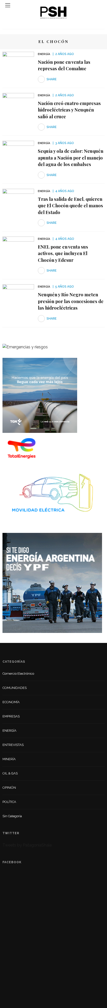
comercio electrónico (18, 673)
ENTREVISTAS (13, 745)
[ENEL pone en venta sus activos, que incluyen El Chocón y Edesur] (18, 247)
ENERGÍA (44, 54)
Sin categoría (12, 816)
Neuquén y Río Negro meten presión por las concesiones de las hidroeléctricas (71, 301)
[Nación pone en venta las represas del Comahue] (18, 62)
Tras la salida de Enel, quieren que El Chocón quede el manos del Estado (70, 205)
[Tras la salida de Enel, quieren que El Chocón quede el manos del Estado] (18, 199)
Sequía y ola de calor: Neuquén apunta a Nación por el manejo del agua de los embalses (70, 157)
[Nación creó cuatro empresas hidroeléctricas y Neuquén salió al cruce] (18, 103)
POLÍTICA (9, 802)
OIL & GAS (10, 773)
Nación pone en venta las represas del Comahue (64, 65)
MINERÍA (9, 759)
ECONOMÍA (11, 702)
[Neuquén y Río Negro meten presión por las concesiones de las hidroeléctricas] (18, 295)
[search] (99, 5)
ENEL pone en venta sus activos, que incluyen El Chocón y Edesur (63, 253)
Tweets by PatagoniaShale (27, 845)
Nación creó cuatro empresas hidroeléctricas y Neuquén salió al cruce (69, 110)
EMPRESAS (11, 716)
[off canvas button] (7, 5)
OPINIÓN (9, 787)
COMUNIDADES (14, 688)
